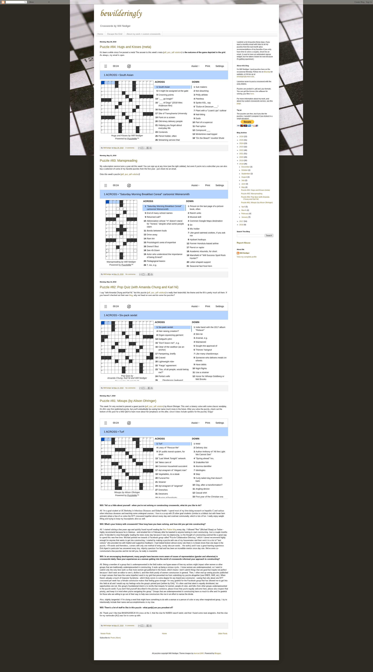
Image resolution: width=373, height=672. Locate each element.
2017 (241, 221)
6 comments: (130, 625)
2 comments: (130, 148)
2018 (241, 164)
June (243, 184)
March (244, 210)
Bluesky (267, 72)
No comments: (130, 274)
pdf (165, 52)
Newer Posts (106, 634)
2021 (241, 154)
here (252, 94)
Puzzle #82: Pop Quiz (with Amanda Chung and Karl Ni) (139, 287)
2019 (241, 160)
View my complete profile (247, 257)
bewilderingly (120, 13)
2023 (241, 147)
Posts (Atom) (116, 638)
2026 (241, 137)
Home (100, 34)
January (244, 217)
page (239, 104)
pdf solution (176, 52)
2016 (241, 225)
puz (168, 52)
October (244, 170)
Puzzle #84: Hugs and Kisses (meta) (125, 47)
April (243, 207)
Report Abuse (243, 243)
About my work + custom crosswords (143, 34)
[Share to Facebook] (147, 147)
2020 (241, 157)
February (245, 214)
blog (131, 295)
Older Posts (222, 634)
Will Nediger (245, 253)
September (246, 174)
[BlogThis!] (142, 147)
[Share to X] (145, 147)
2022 (241, 150)
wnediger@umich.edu (245, 77)
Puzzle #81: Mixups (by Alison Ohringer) (128, 401)
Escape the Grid (114, 34)
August (244, 177)
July (243, 180)
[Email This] (139, 147)
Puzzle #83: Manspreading (118, 160)
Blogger (218, 653)
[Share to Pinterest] (150, 147)
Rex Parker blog (169, 529)
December (245, 167)
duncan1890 (199, 653)
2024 (241, 143)
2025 (241, 140)
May (243, 187)
